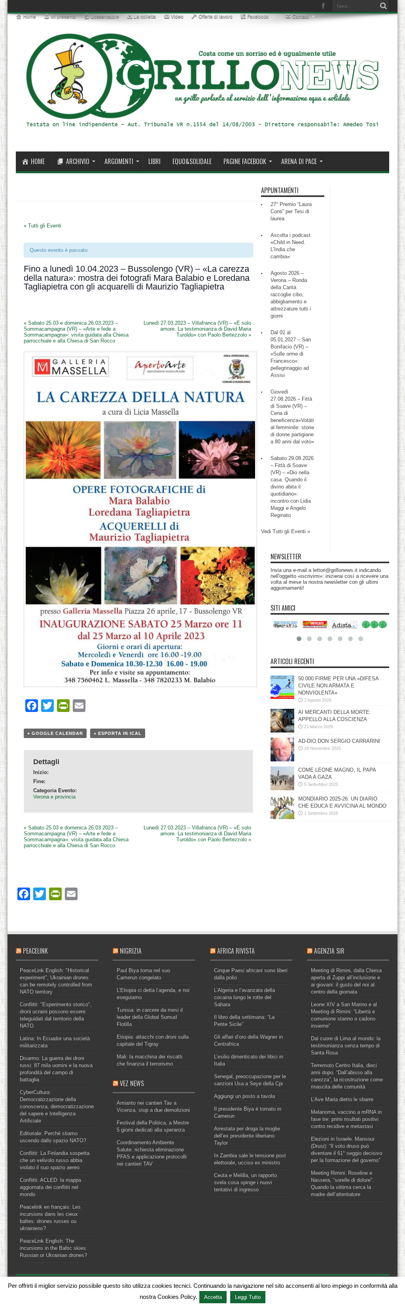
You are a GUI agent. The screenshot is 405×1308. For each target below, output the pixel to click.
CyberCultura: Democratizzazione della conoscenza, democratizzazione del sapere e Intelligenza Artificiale (57, 1106)
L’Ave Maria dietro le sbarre (342, 1099)
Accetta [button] (213, 1297)
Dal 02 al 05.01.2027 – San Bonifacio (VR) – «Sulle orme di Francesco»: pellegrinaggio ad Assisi (291, 353)
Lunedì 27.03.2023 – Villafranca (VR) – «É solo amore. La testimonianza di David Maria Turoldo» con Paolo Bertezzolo (197, 329)
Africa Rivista (236, 951)
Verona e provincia (54, 797)
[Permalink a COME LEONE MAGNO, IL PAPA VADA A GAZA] (282, 788)
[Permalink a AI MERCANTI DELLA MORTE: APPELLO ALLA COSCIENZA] (282, 731)
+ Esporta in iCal (118, 733)
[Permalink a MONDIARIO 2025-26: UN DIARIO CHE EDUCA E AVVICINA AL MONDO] (282, 817)
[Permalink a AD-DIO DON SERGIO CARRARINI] (282, 760)
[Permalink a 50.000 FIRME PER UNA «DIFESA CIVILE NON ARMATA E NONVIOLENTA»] (282, 697)
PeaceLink (35, 951)
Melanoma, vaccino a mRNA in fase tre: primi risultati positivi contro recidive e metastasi (346, 1119)
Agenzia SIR (329, 951)
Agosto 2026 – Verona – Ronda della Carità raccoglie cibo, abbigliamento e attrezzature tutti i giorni (291, 294)
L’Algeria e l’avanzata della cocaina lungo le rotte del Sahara (244, 997)
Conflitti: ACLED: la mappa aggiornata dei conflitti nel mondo (50, 1187)
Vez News (132, 1083)
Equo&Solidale (192, 161)
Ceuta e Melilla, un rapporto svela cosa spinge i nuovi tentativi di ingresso (245, 1182)
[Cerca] (383, 6)
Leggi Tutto (248, 1297)
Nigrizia (131, 951)
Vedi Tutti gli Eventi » (285, 531)
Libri (154, 161)
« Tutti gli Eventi (42, 226)
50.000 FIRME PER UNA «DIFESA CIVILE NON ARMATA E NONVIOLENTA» (338, 686)
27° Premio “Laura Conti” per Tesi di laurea (291, 211)
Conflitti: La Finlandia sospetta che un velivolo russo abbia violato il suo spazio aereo (54, 1160)
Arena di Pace (299, 161)
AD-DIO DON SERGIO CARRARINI (339, 741)
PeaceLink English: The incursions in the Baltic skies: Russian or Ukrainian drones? (53, 1248)
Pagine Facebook (244, 161)
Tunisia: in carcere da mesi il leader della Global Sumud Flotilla (150, 1017)
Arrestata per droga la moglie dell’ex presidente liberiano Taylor (247, 1136)
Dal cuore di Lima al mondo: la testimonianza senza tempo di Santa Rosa (345, 1045)
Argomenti (118, 161)
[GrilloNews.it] (202, 131)
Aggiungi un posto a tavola (244, 1096)
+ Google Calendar (55, 733)
